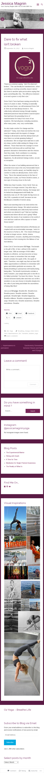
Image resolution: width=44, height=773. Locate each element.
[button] (15, 521)
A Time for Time (11, 459)
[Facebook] (5, 486)
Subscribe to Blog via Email (20, 723)
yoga (36, 333)
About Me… (22, 19)
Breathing (21, 331)
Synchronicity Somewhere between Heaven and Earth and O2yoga (33, 348)
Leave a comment (12, 336)
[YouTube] (10, 486)
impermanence (13, 333)
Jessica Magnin (13, 3)
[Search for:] (15, 411)
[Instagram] (7, 486)
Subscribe (10, 742)
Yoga (11, 331)
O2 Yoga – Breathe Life (17, 709)
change (27, 331)
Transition (25, 333)
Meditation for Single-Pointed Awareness (21, 463)
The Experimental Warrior (15, 452)
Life (8, 331)
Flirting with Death (12, 456)
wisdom (31, 333)
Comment (33, 384)
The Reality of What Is (14, 466)
